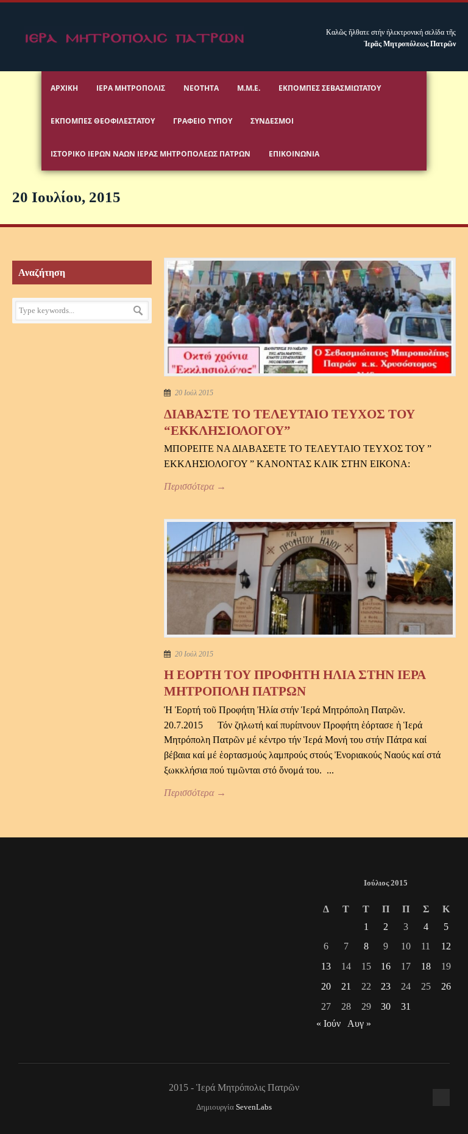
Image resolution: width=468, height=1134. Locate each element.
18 (426, 966)
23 (386, 986)
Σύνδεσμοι (272, 121)
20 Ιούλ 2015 (194, 393)
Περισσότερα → (195, 486)
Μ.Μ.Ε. (248, 88)
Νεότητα (201, 88)
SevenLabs (254, 1107)
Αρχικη (64, 88)
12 (446, 946)
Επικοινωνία (294, 154)
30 (386, 1006)
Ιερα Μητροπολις (130, 88)
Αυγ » (359, 1023)
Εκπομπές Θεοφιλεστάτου (103, 121)
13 (326, 966)
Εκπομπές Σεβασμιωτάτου (329, 88)
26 (446, 986)
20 (326, 986)
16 (386, 966)
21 (346, 986)
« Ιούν (328, 1023)
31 (406, 1006)
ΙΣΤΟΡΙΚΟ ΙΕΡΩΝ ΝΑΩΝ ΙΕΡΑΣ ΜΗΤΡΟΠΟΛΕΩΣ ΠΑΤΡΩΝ (150, 154)
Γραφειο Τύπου (202, 121)
